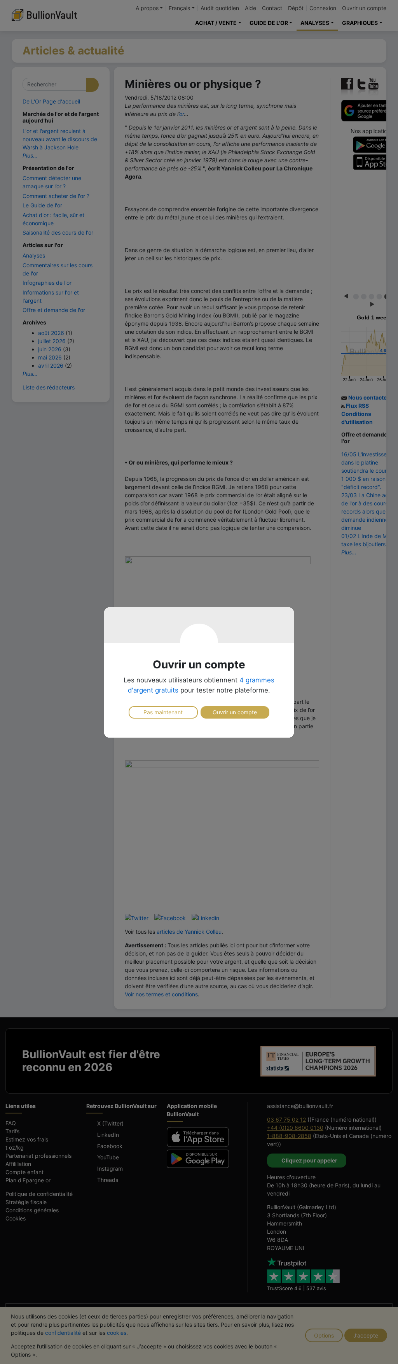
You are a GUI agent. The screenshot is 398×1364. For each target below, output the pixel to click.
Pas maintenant (163, 712)
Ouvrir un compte (235, 712)
